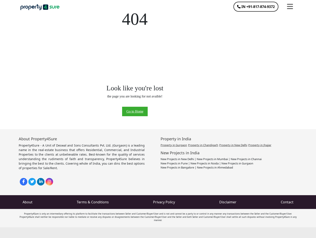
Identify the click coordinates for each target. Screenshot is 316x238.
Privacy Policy (164, 202)
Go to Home (134, 111)
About (27, 202)
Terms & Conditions (93, 202)
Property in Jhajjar (259, 145)
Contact (287, 202)
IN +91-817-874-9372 (258, 6)
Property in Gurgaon (174, 145)
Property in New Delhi (233, 145)
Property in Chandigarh (203, 145)
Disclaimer (227, 202)
